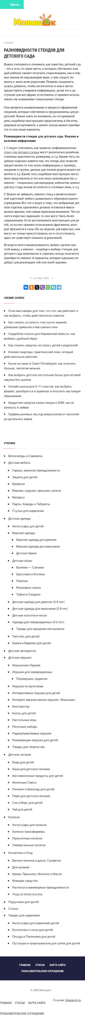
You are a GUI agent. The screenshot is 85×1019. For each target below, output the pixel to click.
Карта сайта (36, 1003)
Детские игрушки (19, 657)
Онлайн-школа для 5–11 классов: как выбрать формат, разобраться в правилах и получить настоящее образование (42, 391)
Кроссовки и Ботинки (30, 574)
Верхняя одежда (23, 533)
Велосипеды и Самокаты (25, 456)
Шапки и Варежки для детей (31, 643)
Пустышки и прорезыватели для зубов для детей (46, 943)
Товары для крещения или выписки (40, 629)
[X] (37, 287)
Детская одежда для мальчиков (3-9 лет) (40, 608)
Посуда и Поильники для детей (33, 936)
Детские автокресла (22, 651)
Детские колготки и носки (29, 615)
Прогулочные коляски (27, 838)
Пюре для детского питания (31, 796)
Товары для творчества (28, 747)
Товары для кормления (24, 915)
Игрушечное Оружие (26, 665)
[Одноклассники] (31, 287)
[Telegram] (59, 287)
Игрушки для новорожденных (32, 672)
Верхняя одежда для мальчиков (38, 546)
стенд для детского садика (21, 152)
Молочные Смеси (24, 782)
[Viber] (42, 287)
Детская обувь (22, 560)
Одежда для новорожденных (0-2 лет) (38, 622)
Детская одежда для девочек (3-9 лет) (38, 602)
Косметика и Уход (20, 852)
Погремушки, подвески (31, 678)
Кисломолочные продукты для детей (37, 775)
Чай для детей (22, 809)
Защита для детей (24, 477)
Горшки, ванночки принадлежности (36, 470)
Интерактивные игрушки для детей (36, 693)
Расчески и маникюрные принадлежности (40, 887)
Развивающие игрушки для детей (35, 740)
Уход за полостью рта (27, 894)
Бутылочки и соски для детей (32, 930)
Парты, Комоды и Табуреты (31, 504)
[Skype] (53, 287)
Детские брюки (26, 553)
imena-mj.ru (73, 1000)
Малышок (42, 19)
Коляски (14, 817)
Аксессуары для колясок (29, 825)
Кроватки (18, 484)
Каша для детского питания (31, 769)
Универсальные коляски (28, 845)
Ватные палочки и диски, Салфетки (36, 860)
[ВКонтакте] (26, 287)
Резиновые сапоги (28, 587)
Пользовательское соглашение (22, 1013)
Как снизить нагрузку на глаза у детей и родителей (43, 345)
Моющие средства (25, 880)
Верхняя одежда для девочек (36, 539)
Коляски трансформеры (28, 831)
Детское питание (19, 754)
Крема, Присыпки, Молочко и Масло (37, 874)
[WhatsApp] (48, 287)
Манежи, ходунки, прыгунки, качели (36, 490)
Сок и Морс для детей (27, 802)
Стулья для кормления (28, 511)
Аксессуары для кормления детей (35, 923)
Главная (5, 1003)
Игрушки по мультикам (27, 686)
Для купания (20, 867)
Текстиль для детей (25, 636)
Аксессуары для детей (27, 526)
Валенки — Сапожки (30, 567)
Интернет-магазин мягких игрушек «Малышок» (44, 699)
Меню (14, 4)
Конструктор (20, 706)
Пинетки (21, 581)
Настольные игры (24, 720)
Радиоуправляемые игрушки (31, 733)
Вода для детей (23, 762)
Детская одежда (19, 518)
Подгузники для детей (23, 902)
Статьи (13, 908)
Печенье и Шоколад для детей (33, 789)
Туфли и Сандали (28, 594)
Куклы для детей (24, 713)
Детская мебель (19, 462)
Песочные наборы (24, 726)
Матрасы (18, 497)
